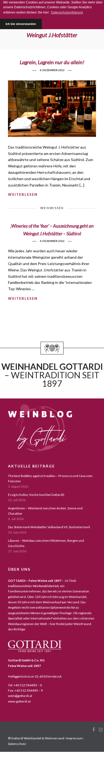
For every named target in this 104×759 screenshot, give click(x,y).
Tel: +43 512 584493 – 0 (25, 685)
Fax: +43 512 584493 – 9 (25, 690)
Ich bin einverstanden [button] (21, 23)
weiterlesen (23, 194)
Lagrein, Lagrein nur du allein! (52, 62)
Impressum (74, 738)
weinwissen (52, 208)
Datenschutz (17, 744)
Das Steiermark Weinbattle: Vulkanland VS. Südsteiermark (49, 527)
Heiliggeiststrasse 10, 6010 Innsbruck (35, 676)
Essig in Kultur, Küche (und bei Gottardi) (36, 495)
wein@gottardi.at (20, 696)
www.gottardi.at (19, 701)
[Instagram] (100, 729)
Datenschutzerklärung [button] (67, 12)
